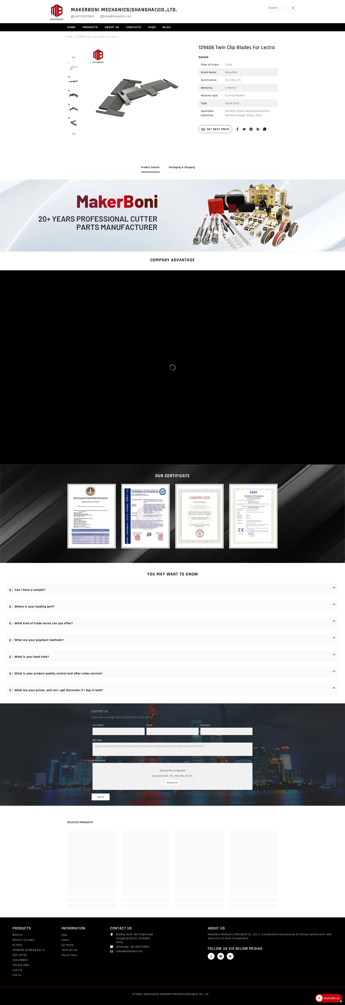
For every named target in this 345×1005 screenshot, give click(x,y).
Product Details (150, 167)
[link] (172, 215)
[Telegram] (251, 129)
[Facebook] (237, 129)
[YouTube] (230, 956)
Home (69, 37)
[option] (136, 96)
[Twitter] (244, 129)
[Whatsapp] (264, 129)
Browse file (172, 782)
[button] (73, 57)
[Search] (281, 8)
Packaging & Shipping (182, 167)
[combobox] (278, 8)
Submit (100, 797)
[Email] (257, 129)
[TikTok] (220, 956)
